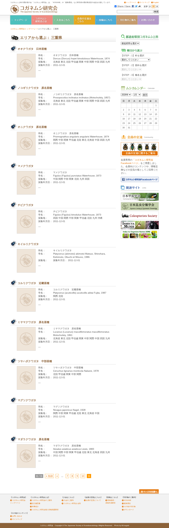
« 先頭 (49, 476)
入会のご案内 (69, 500)
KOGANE (127, 500)
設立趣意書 (36, 503)
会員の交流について (93, 500)
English (156, 2)
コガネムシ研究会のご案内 (42, 500)
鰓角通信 (127, 503)
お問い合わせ (17, 516)
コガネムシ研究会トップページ (23, 29)
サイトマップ (145, 2)
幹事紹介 (35, 506)
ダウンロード (129, 510)
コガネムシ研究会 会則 (72, 503)
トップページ (131, 2)
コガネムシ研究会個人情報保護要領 (45, 510)
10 (83, 476)
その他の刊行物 (129, 506)
